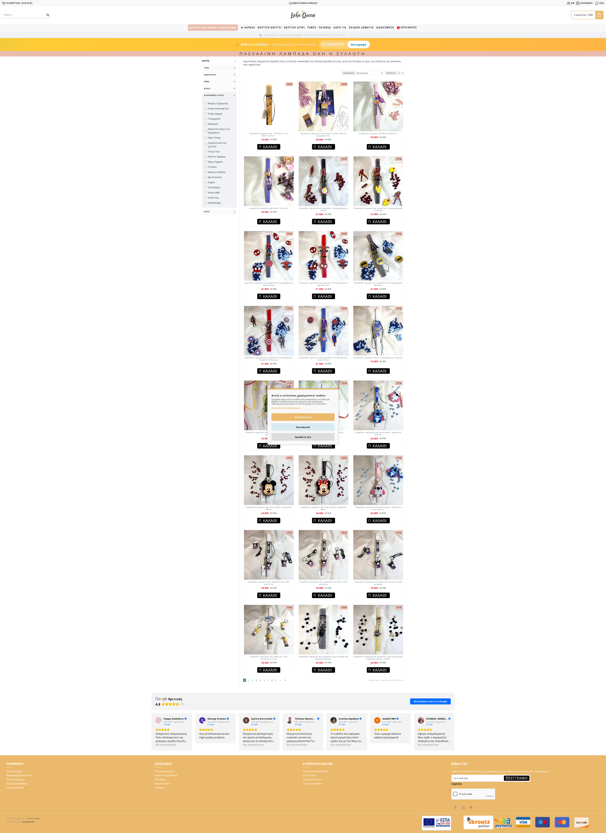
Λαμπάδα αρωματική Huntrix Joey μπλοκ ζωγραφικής (323, 134)
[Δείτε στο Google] (158, 720)
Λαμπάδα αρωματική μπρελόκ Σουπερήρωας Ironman (378, 209)
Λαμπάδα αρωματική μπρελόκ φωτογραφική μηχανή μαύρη (323, 658)
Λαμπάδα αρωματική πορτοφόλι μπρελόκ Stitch (378, 433)
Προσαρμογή (303, 427)
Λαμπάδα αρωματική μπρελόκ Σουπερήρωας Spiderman (268, 284)
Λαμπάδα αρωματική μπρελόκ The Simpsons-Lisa (269, 658)
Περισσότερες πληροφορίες (285, 408)
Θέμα (206, 81)
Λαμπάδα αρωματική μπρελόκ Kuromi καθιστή (269, 583)
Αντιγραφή (358, 44)
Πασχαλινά (271, 34)
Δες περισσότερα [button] (209, 744)
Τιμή (206, 68)
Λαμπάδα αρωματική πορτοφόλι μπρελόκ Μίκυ (269, 508)
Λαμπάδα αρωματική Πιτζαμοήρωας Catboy (378, 358)
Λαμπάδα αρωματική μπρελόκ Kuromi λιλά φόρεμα (323, 583)
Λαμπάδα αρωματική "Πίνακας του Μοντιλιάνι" (268, 134)
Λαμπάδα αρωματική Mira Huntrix (378, 133)
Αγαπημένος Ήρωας (214, 95)
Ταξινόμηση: (348, 73)
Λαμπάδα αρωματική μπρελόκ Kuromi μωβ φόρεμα (378, 583)
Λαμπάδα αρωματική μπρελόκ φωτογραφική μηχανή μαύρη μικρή (378, 658)
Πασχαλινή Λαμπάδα (292, 34)
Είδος (207, 211)
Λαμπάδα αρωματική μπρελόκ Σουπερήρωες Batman (378, 284)
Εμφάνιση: (391, 73)
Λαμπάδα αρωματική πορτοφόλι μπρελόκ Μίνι (323, 508)
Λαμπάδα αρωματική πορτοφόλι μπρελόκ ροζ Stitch (378, 508)
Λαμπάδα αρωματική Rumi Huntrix (269, 208)
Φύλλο (207, 88)
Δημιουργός (210, 75)
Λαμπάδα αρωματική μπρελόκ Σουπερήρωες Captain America (269, 359)
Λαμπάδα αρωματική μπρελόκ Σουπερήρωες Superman (323, 359)
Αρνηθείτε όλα (303, 437)
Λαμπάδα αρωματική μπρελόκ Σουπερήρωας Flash (323, 209)
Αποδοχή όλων (303, 417)
